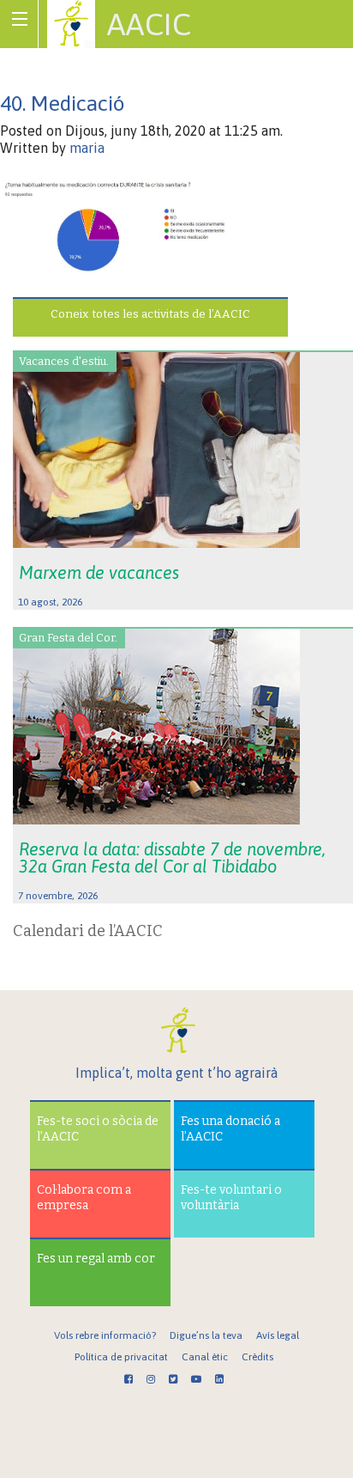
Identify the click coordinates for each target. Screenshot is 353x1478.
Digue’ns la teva (206, 1335)
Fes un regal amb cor (96, 1258)
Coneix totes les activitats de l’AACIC (150, 314)
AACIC (149, 24)
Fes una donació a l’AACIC (230, 1129)
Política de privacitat (121, 1357)
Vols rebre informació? (105, 1335)
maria (87, 147)
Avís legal (277, 1335)
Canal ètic (205, 1357)
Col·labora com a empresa (84, 1198)
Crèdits (257, 1357)
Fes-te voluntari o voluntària (231, 1198)
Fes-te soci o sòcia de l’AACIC (98, 1129)
